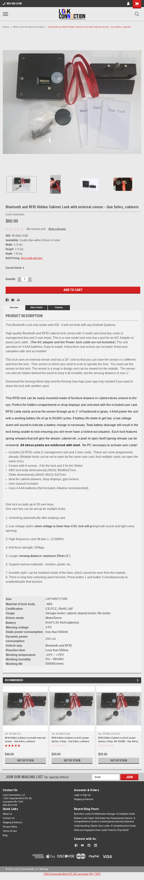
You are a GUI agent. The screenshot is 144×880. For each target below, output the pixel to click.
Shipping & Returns (83, 799)
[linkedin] (95, 845)
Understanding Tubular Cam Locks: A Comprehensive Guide (105, 826)
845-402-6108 (14, 3)
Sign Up (87, 795)
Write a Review (57, 228)
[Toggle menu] (5, 14)
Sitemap (44, 869)
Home (6, 27)
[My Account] (128, 3)
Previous (5, 102)
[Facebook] (7, 299)
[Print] (18, 299)
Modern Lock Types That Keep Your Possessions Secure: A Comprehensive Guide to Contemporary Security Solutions (104, 820)
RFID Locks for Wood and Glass (28, 27)
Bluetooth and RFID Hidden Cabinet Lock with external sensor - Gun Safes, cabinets (89, 27)
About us (7, 814)
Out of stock (25, 760)
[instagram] (89, 845)
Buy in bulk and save (31, 258)
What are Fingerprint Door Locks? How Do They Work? (101, 830)
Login (77, 795)
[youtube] (82, 845)
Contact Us (8, 818)
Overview (14, 307)
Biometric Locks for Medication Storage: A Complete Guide (104, 814)
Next (138, 102)
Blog (5, 835)
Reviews (59, 307)
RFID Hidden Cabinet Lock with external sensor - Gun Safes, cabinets (25, 740)
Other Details (36, 307)
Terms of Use (10, 831)
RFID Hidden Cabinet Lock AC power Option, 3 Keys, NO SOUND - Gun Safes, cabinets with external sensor (118, 740)
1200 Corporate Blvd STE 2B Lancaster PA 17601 (72, 874)
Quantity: (11, 279)
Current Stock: (15, 267)
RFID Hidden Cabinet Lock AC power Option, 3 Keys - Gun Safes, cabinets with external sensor (70, 740)
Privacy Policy (10, 826)
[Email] (12, 299)
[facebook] (76, 845)
